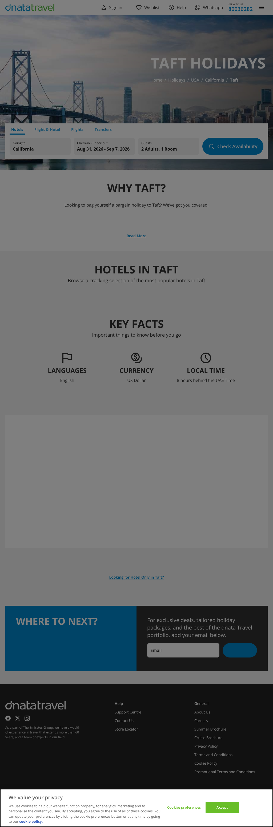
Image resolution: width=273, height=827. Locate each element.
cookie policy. (31, 821)
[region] (136, 808)
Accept (222, 807)
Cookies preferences (184, 807)
